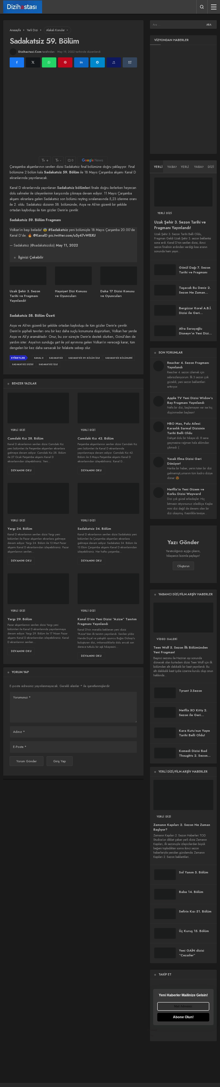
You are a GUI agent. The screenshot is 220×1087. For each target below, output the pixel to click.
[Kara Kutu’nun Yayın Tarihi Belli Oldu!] (165, 732)
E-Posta (19, 746)
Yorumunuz (22, 697)
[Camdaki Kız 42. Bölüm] (108, 408)
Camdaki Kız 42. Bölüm (96, 438)
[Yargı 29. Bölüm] (38, 588)
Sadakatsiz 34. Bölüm (94, 529)
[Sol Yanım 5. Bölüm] (165, 874)
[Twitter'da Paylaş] (33, 62)
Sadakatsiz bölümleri (73, 187)
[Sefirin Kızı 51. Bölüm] (165, 913)
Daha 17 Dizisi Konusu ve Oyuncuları (117, 293)
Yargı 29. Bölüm (20, 619)
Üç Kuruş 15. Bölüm (194, 931)
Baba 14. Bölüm (191, 892)
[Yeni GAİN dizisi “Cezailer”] (165, 953)
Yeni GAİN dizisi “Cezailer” (191, 953)
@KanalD (40, 235)
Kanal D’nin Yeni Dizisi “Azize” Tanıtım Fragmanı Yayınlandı (107, 621)
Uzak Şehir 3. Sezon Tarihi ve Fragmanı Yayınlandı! (25, 296)
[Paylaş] (114, 62)
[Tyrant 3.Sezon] (165, 692)
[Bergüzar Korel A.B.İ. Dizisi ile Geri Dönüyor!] (165, 310)
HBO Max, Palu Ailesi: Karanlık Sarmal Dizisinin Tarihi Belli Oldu (186, 428)
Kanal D (39, 358)
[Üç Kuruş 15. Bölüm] (165, 933)
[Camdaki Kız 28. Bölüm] (38, 408)
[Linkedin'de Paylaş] (81, 62)
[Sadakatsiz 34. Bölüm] (108, 498)
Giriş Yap (59, 761)
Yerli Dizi (18, 430)
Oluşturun (183, 566)
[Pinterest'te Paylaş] (65, 62)
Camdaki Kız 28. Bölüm (25, 438)
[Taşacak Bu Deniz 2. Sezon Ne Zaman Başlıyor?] (165, 290)
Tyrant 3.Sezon (190, 690)
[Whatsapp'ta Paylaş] (49, 62)
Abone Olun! (183, 1017)
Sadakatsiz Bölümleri (118, 358)
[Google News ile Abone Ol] (93, 160)
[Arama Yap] (202, 7)
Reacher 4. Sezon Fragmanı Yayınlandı (188, 365)
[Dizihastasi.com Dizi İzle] (22, 6)
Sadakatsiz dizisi (22, 364)
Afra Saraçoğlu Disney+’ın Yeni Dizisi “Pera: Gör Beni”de (195, 333)
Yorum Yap (20, 672)
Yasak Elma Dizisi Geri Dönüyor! (184, 461)
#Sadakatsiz (58, 229)
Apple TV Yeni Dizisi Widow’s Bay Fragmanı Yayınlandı (190, 400)
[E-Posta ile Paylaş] (130, 62)
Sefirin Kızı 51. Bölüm (195, 911)
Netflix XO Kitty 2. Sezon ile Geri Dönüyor (193, 715)
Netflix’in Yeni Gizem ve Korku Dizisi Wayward (185, 491)
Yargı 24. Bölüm (20, 529)
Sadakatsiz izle (48, 364)
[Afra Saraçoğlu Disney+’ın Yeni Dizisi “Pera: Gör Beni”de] (165, 330)
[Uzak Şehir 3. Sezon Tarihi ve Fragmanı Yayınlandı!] (28, 275)
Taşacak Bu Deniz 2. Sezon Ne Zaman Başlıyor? (195, 293)
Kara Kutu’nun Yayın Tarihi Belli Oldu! (194, 733)
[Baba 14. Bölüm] (165, 894)
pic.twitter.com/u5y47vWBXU (72, 235)
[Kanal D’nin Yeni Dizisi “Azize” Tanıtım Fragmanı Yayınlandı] (108, 588)
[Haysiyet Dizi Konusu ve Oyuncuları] (73, 275)
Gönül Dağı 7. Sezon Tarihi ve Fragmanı (194, 270)
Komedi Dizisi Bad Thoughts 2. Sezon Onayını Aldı (193, 756)
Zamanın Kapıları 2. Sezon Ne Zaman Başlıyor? (181, 827)
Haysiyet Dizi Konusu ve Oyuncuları (71, 293)
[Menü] (213, 7)
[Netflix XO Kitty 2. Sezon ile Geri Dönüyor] (165, 712)
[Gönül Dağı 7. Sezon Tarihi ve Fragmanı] (165, 269)
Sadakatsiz (56, 358)
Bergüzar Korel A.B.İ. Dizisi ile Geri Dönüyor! (195, 313)
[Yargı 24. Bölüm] (38, 498)
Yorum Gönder (26, 761)
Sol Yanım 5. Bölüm (193, 872)
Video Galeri (167, 639)
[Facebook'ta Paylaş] (17, 62)
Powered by (155, 1032)
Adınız (19, 731)
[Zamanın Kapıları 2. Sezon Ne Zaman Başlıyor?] (183, 795)
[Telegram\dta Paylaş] (97, 62)
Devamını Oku (21, 470)
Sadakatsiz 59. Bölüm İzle (84, 358)
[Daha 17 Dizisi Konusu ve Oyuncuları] (118, 275)
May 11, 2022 (67, 245)
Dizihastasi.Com (29, 52)
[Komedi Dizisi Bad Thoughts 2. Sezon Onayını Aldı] (165, 753)
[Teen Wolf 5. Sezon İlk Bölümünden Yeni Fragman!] (183, 617)
